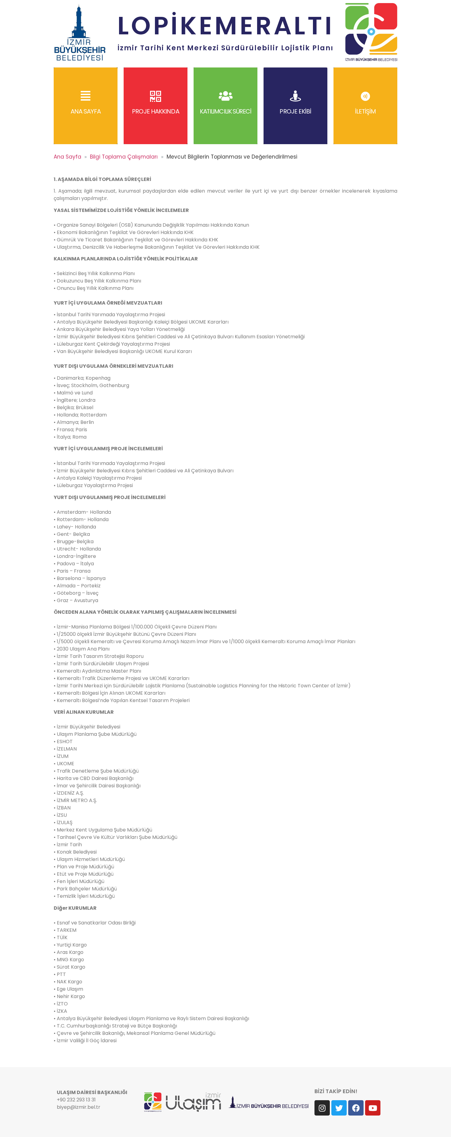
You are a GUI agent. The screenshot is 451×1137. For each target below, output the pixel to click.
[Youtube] (372, 1108)
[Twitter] (339, 1108)
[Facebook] (356, 1108)
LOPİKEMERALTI (225, 25)
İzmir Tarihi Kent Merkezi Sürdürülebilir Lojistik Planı (225, 48)
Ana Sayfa (67, 156)
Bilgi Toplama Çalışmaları (124, 156)
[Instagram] (322, 1108)
